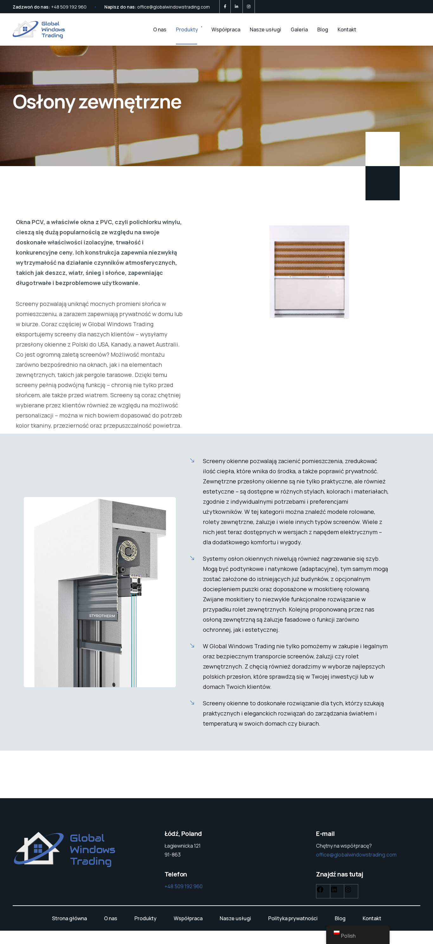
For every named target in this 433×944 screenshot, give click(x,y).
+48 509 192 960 (69, 7)
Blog (322, 29)
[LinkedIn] (236, 6)
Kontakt (347, 29)
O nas (159, 29)
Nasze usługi (265, 29)
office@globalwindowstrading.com (173, 7)
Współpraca (225, 29)
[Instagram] (249, 6)
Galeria (299, 29)
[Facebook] (225, 6)
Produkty (187, 29)
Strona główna (69, 918)
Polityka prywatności (293, 918)
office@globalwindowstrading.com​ (356, 854)
